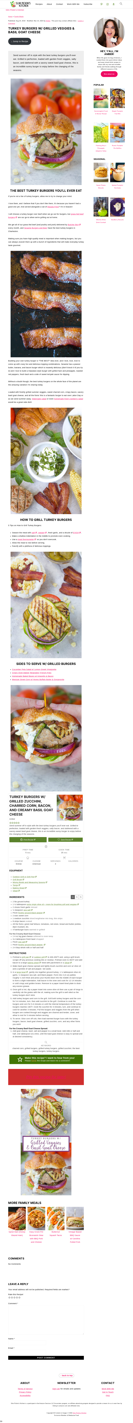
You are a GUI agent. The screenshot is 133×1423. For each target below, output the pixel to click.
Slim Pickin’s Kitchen (15, 10)
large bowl (21, 972)
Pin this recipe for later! (46, 1077)
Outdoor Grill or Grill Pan (23, 877)
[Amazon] (113, 4)
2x (77, 897)
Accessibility (25, 1396)
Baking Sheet (18, 888)
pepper (41, 533)
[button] (10, 823)
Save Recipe (65, 840)
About (49, 4)
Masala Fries (53, 207)
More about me (109, 74)
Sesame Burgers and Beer (35, 228)
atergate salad (40, 399)
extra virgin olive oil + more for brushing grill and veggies (52, 904)
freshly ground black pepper (30, 913)
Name (11, 1339)
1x (73, 897)
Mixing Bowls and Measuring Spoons (29, 882)
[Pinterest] (101, 4)
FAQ (108, 1396)
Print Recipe (28, 840)
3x (81, 897)
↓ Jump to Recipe (19, 41)
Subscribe (88, 4)
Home (10, 16)
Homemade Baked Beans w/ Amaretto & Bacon (32, 676)
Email (11, 1348)
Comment (13, 1303)
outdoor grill (39, 957)
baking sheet (33, 963)
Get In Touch (107, 1392)
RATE (33, 1061)
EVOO (76, 533)
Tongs (15, 885)
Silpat (15, 891)
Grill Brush (17, 880)
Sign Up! (56, 1389)
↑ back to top (66, 1375)
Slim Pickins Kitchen (79, 1413)
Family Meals (19, 16)
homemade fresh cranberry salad (68, 399)
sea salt (27, 910)
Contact (59, 4)
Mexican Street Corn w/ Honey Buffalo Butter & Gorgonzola (38, 680)
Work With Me (73, 4)
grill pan (25, 957)
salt (33, 533)
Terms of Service (25, 1389)
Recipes (39, 4)
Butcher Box (73, 225)
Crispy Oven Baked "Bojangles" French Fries (31, 673)
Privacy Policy (25, 1392)
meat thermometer (26, 539)
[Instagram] (107, 4)
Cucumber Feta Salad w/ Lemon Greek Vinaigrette (34, 669)
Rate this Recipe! (15, 1294)
